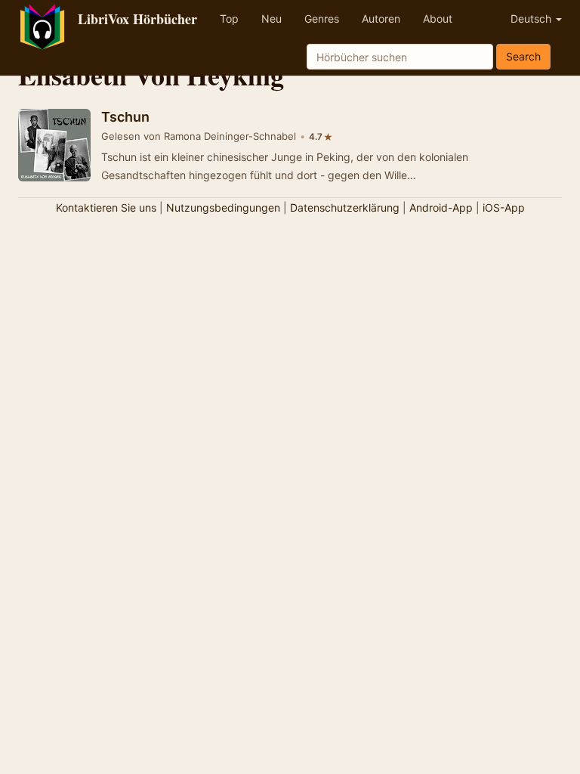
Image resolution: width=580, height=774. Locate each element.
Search (523, 56)
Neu (271, 18)
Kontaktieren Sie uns (106, 207)
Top (229, 18)
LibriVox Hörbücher (137, 19)
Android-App (441, 207)
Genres (321, 18)
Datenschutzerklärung (345, 207)
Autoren (381, 18)
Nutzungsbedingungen (223, 207)
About (437, 18)
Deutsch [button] (532, 18)
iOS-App (504, 207)
